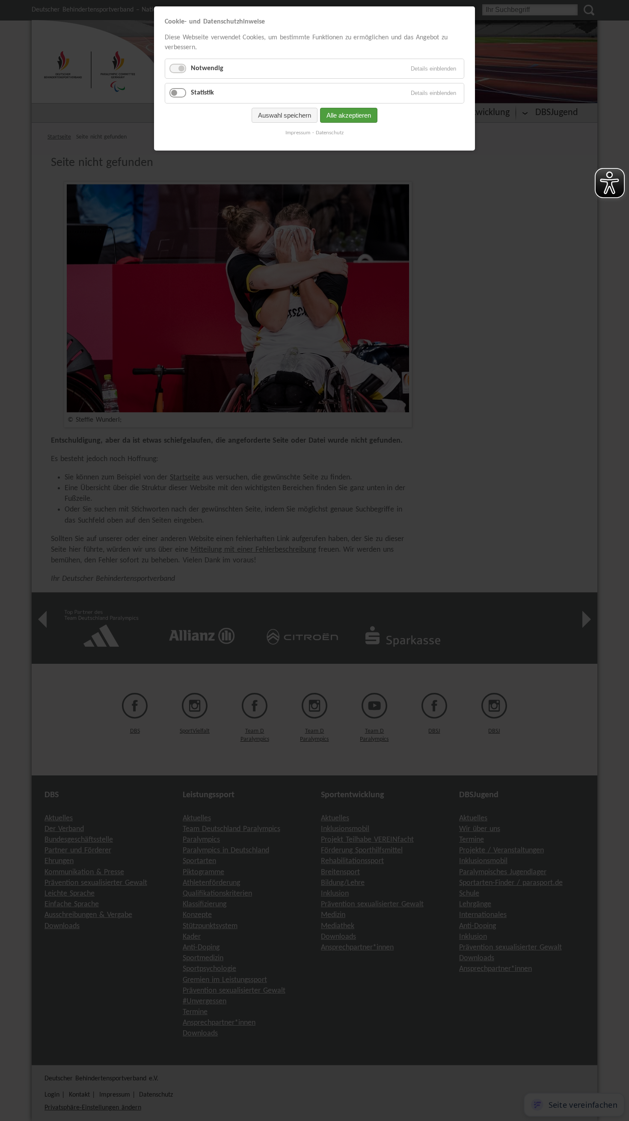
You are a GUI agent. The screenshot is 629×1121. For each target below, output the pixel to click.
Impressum (297, 133)
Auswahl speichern (284, 115)
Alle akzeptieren (348, 115)
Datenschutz (330, 133)
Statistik (202, 92)
